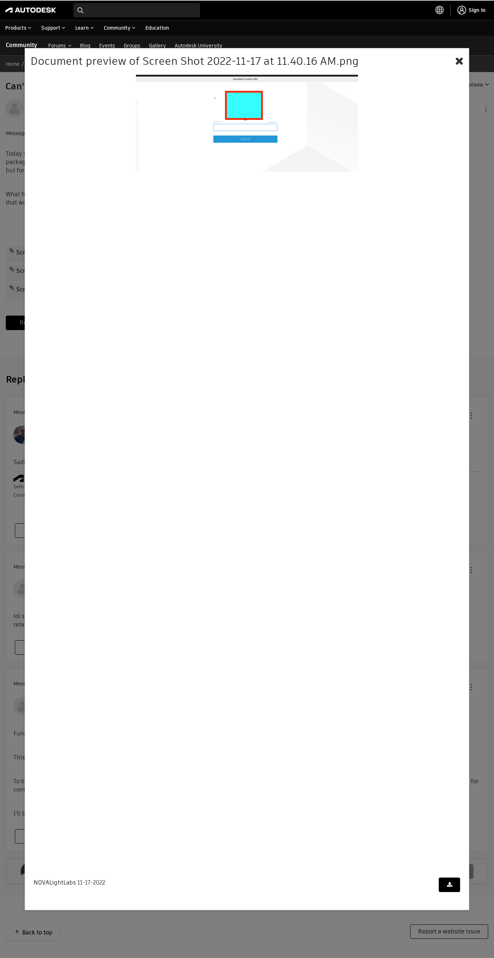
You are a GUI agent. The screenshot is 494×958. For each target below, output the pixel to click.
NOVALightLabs (55, 882)
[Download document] (449, 885)
